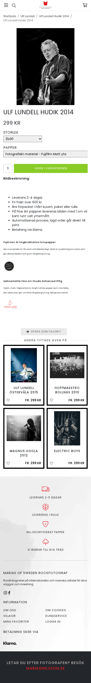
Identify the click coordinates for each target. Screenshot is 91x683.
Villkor (9, 616)
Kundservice (56, 616)
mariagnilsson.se (45, 668)
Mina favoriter (16, 621)
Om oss (9, 610)
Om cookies (56, 610)
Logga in (53, 621)
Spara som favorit (45, 331)
